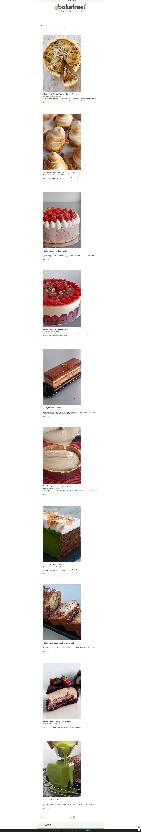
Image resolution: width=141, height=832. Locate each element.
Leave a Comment (47, 174)
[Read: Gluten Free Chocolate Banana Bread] (70, 612)
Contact (63, 825)
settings (79, 830)
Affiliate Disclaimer (70, 825)
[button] (101, 14)
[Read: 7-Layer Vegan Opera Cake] (70, 377)
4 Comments (46, 331)
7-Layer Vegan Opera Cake (54, 408)
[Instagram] (48, 825)
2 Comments (46, 96)
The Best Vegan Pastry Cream (55, 486)
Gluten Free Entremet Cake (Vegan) (57, 721)
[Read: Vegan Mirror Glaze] (70, 769)
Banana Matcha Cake (52, 564)
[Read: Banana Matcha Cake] (70, 534)
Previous (40, 817)
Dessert (53, 174)
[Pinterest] (50, 825)
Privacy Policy (88, 825)
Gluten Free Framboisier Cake (55, 329)
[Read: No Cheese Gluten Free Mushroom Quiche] (70, 63)
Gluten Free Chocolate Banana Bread (58, 643)
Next (102, 817)
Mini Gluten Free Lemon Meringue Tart (59, 172)
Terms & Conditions (96, 825)
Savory (51, 96)
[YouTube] (46, 825)
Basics (53, 488)
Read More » (46, 102)
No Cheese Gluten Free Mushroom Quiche (60, 94)
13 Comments (46, 409)
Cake (51, 253)
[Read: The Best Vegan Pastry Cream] (70, 455)
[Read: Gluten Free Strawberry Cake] (70, 220)
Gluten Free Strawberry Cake (55, 251)
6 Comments (46, 253)
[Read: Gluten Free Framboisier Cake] (70, 298)
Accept (88, 830)
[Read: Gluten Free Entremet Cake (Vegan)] (70, 691)
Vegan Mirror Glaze (51, 800)
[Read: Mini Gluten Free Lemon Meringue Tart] (70, 142)
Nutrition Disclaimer (79, 825)
